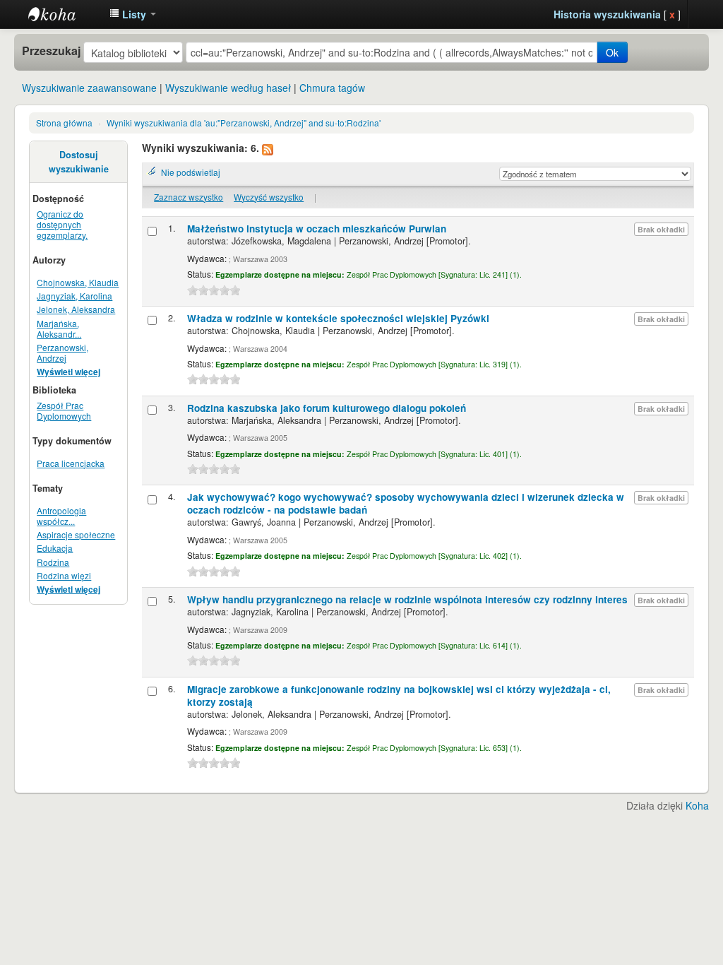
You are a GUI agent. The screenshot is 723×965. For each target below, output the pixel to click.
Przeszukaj (51, 51)
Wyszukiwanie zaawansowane (89, 88)
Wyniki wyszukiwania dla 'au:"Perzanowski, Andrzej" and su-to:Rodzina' (244, 123)
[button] (133, 14)
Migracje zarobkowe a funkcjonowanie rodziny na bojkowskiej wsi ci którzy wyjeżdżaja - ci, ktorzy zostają (399, 695)
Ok (612, 52)
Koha (697, 805)
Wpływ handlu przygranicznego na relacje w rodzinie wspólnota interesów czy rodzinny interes (407, 599)
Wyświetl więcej (68, 372)
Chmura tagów (332, 88)
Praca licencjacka (70, 463)
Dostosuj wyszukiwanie (79, 161)
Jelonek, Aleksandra (76, 309)
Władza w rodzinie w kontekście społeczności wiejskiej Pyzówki (338, 318)
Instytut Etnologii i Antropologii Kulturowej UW (63, 14)
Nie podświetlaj (190, 172)
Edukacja (55, 548)
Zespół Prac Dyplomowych (64, 410)
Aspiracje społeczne (76, 534)
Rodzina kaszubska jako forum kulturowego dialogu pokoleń (326, 408)
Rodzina (53, 562)
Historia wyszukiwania (607, 14)
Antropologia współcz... (61, 515)
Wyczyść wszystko (269, 197)
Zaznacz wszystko (188, 197)
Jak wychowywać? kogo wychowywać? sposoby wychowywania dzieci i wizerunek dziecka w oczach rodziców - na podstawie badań (405, 503)
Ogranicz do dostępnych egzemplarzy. (62, 224)
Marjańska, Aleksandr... (59, 328)
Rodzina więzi (64, 575)
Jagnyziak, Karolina (74, 296)
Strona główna (64, 123)
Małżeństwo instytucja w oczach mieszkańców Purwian (316, 228)
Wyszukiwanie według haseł (228, 88)
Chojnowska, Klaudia (78, 282)
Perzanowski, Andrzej (62, 352)
